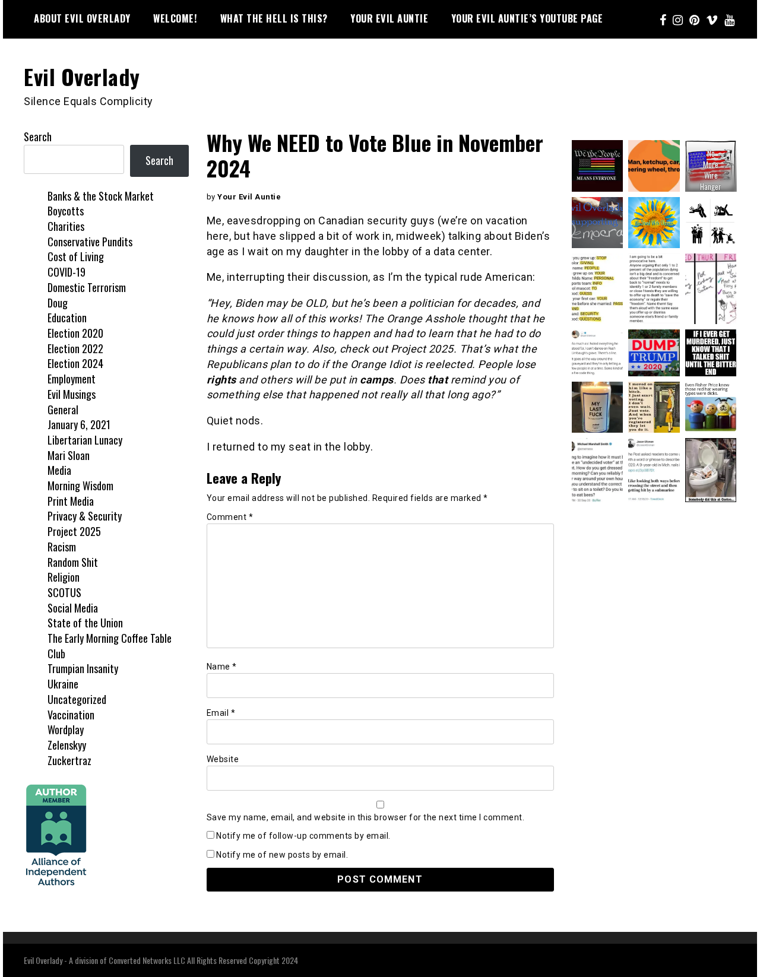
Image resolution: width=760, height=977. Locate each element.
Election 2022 (75, 348)
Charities (66, 226)
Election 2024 (75, 363)
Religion (64, 577)
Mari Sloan (69, 455)
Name (222, 666)
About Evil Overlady (82, 18)
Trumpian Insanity (83, 668)
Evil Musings (72, 394)
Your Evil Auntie (389, 18)
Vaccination (71, 714)
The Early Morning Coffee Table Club (110, 645)
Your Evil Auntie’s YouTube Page (527, 18)
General (63, 409)
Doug (58, 302)
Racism (62, 546)
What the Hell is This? (274, 18)
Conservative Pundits (90, 241)
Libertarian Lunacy (85, 440)
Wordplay (66, 729)
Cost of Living (76, 256)
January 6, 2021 (79, 424)
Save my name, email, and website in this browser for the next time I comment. (366, 817)
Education (67, 317)
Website (223, 759)
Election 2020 (75, 333)
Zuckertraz (69, 760)
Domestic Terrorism (87, 287)
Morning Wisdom (80, 485)
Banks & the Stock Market (101, 196)
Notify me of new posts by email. (282, 854)
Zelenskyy (67, 745)
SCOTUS (64, 592)
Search (38, 136)
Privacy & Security (85, 516)
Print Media (71, 501)
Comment (230, 517)
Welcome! (175, 18)
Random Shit (73, 562)
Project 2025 (74, 531)
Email (221, 713)
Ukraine (63, 683)
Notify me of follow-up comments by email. (303, 835)
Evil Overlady (82, 76)
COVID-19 (67, 272)
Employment (72, 378)
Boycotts (66, 210)
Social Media (73, 608)
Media (59, 470)
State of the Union (85, 622)
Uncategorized (77, 699)
